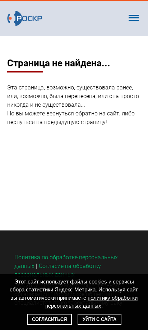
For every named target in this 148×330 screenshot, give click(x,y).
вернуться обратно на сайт (82, 113)
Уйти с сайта (99, 319)
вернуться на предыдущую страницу (56, 122)
